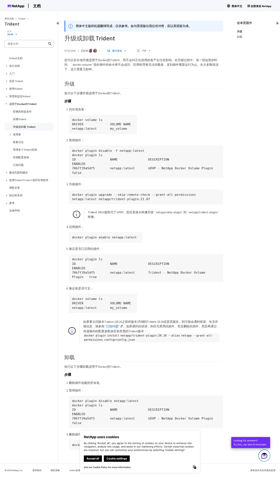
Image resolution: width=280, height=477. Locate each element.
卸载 (239, 36)
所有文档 (9, 18)
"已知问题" (112, 326)
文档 (37, 5)
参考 (11, 203)
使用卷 (17, 134)
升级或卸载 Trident (24, 127)
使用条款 (37, 470)
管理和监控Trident (19, 96)
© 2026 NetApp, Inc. (14, 470)
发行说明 (14, 66)
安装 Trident (16, 81)
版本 (9, 31)
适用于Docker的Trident (23, 104)
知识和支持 (15, 195)
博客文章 (14, 187)
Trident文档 (15, 58)
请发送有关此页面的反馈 (262, 470)
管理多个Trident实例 (25, 149)
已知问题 (18, 165)
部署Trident (19, 119)
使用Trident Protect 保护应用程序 (28, 180)
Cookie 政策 (74, 470)
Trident (22, 18)
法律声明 (14, 210)
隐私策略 (55, 470)
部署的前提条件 (22, 111)
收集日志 (18, 142)
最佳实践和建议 (18, 172)
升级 (239, 31)
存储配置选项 (21, 157)
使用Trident (15, 88)
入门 (11, 73)
